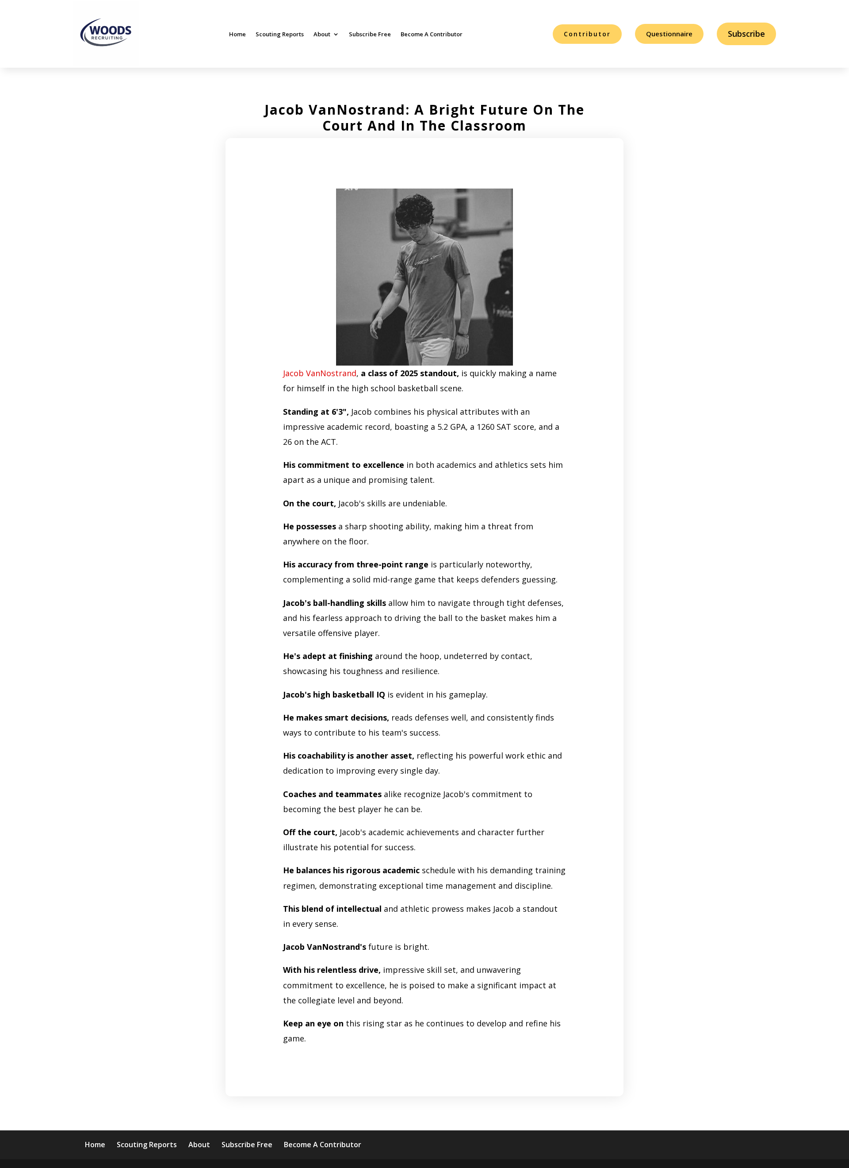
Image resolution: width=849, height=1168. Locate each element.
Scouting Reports (280, 34)
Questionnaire (669, 33)
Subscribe (746, 33)
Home (237, 34)
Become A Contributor (432, 34)
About (322, 34)
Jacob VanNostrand (319, 373)
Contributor (587, 34)
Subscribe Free (370, 34)
